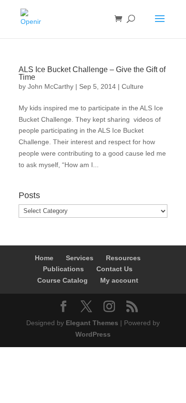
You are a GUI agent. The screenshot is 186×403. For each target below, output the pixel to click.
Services (79, 258)
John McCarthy (50, 86)
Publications (63, 269)
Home (44, 258)
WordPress (93, 334)
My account (119, 280)
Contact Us (114, 269)
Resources (123, 258)
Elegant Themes (92, 323)
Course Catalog (62, 280)
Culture (133, 86)
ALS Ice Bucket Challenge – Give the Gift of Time (92, 73)
